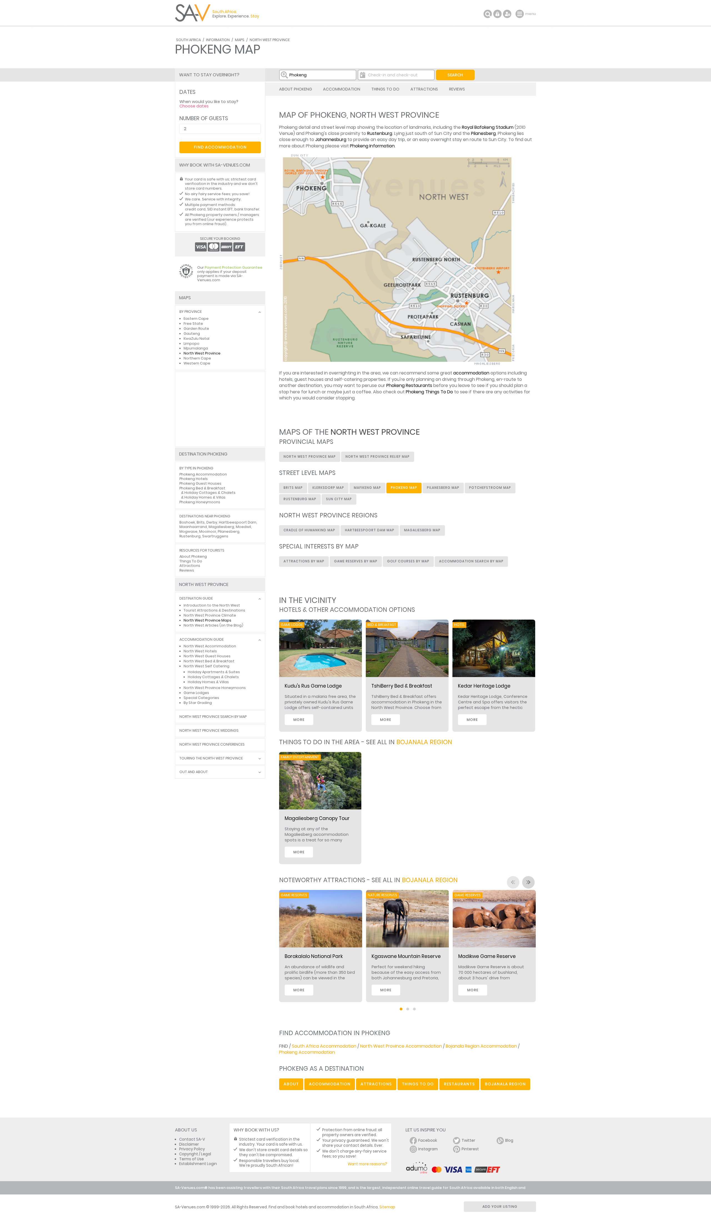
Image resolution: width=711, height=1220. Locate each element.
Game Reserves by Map (355, 561)
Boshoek (187, 522)
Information (218, 39)
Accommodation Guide (201, 640)
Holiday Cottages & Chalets (210, 492)
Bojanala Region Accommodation (481, 1046)
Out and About (193, 772)
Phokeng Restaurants (409, 385)
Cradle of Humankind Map (309, 530)
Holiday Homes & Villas (205, 497)
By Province (190, 312)
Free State (193, 323)
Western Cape (197, 363)
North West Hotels (200, 651)
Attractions (424, 89)
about (291, 1084)
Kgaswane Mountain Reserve (406, 956)
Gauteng (192, 333)
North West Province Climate (210, 615)
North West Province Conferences (212, 745)
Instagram (428, 1149)
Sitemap (387, 1207)
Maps (239, 39)
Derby (211, 522)
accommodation (471, 373)
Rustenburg (379, 133)
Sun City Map (339, 499)
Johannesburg (330, 139)
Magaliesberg (221, 526)
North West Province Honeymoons (215, 687)
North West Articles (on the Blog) (213, 625)
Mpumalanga (196, 348)
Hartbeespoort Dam (237, 522)
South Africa (188, 39)
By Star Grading (198, 702)
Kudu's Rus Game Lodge (313, 686)
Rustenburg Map (300, 499)
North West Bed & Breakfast (209, 661)
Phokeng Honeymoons (199, 502)
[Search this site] (488, 14)
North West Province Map (310, 456)
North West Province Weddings (209, 731)
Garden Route (196, 328)
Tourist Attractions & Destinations (214, 610)
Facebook (427, 1140)
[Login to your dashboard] (497, 14)
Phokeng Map (404, 488)
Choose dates (194, 106)
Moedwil (243, 526)
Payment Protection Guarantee (233, 267)
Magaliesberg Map (422, 530)
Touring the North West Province (211, 758)
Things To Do (385, 89)
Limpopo (191, 343)
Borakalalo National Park (314, 956)
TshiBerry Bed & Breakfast (401, 686)
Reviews (457, 89)
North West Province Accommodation (401, 1046)
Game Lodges (196, 692)
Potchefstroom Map (490, 488)
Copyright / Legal (195, 1154)
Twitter (468, 1140)
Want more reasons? (367, 1164)
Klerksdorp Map (328, 488)
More (299, 719)
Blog (509, 1140)
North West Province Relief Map (378, 456)
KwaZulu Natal (196, 338)
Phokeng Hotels (193, 478)
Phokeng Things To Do (429, 392)
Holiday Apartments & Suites (214, 672)
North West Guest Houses (207, 656)
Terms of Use (191, 1159)
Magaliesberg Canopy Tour (317, 818)
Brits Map (293, 488)
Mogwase (188, 531)
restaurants (459, 1084)
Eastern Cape (196, 318)
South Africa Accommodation (324, 1046)
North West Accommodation (210, 646)
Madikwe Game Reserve (487, 956)
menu (520, 14)
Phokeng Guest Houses (200, 483)
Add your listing (499, 1206)
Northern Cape (197, 358)
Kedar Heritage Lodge (484, 686)
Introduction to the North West (212, 605)
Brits (201, 522)
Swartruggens (215, 536)
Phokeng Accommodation (307, 1052)
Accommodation (341, 89)
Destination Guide (196, 599)
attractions (376, 1084)
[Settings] (507, 14)
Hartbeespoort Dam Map (369, 530)
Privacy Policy (192, 1149)
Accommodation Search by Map (471, 561)
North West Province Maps (207, 620)
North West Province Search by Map (213, 717)
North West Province (270, 39)
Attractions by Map (304, 561)
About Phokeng (295, 89)
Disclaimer (189, 1144)
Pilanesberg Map (443, 488)
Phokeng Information (372, 146)
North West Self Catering (206, 666)
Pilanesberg (483, 133)
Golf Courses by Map (408, 561)
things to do (418, 1084)
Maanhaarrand (193, 526)
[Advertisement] (220, 409)
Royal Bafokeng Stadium (488, 127)
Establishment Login (198, 1163)
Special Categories (201, 697)
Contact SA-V (192, 1139)
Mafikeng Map (367, 488)
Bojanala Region (424, 742)
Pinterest (470, 1149)
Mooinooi (207, 531)
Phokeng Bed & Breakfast (202, 488)
